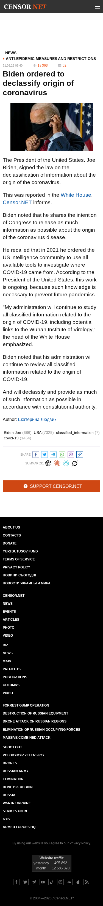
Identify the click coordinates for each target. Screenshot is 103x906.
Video (8, 635)
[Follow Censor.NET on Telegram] (34, 882)
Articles (11, 620)
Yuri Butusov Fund (20, 551)
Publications (15, 677)
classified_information (78, 432)
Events (9, 612)
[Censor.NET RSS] (86, 882)
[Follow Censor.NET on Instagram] (60, 882)
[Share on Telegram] (53, 453)
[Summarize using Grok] (74, 462)
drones (10, 763)
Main (7, 661)
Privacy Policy (16, 567)
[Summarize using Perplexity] (66, 462)
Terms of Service (19, 559)
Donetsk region (18, 787)
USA (44, 432)
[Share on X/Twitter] (44, 453)
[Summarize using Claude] (57, 462)
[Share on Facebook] (35, 453)
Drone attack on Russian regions (34, 721)
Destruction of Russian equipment (35, 713)
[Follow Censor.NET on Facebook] (16, 882)
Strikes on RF (15, 811)
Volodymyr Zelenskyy (23, 755)
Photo (8, 627)
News (10, 53)
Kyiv (6, 819)
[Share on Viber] (71, 453)
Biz (5, 645)
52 (64, 65)
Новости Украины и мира (27, 583)
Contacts (12, 535)
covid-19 (17, 438)
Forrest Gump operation (26, 705)
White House (76, 195)
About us (11, 527)
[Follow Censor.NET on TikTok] (51, 882)
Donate (9, 543)
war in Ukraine (17, 803)
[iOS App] (78, 882)
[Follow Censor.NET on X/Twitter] (25, 882)
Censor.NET (17, 202)
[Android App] (69, 882)
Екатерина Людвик (37, 419)
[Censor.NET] (25, 7)
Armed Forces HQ (19, 827)
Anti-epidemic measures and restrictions (51, 58)
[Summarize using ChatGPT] (48, 462)
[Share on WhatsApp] (62, 453)
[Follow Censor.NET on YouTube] (43, 882)
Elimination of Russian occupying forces (41, 730)
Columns (11, 685)
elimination (13, 779)
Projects (12, 669)
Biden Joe (18, 432)
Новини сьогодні (19, 575)
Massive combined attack (27, 738)
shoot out (12, 747)
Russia (9, 795)
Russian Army (16, 771)
